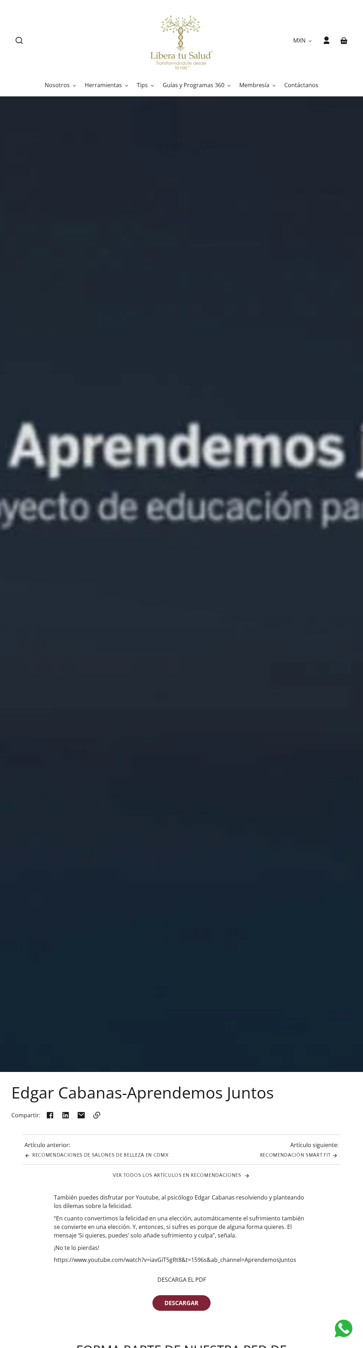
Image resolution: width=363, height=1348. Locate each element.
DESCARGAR (181, 1303)
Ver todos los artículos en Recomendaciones (177, 1175)
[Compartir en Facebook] (50, 1115)
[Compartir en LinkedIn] (65, 1115)
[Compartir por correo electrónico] (81, 1115)
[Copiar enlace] (97, 1115)
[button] (19, 40)
